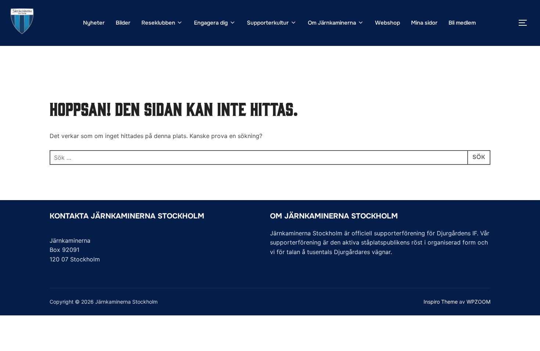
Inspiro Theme (441, 301)
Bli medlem (462, 22)
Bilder (123, 22)
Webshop (387, 22)
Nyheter (94, 22)
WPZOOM (478, 301)
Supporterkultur (268, 22)
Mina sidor (424, 22)
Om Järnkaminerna (332, 22)
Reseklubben (158, 22)
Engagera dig (211, 22)
